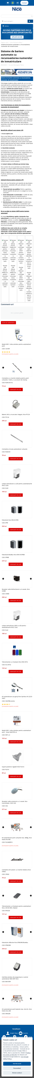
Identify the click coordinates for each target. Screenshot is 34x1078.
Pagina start (4, 42)
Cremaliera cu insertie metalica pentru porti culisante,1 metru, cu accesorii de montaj (15, 379)
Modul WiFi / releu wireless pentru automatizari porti (16, 345)
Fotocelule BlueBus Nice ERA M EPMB (13, 554)
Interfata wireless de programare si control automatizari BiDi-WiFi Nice (15, 978)
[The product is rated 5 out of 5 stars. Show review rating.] (6, 352)
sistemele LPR (13, 185)
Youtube (25, 1033)
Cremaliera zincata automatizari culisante (14, 449)
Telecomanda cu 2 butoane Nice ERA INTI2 (15, 662)
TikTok (30, 1036)
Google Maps (14, 1033)
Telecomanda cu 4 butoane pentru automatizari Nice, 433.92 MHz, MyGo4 (16, 907)
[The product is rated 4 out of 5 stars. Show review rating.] (6, 704)
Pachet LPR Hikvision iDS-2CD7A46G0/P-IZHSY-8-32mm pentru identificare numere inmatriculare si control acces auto (29, 286)
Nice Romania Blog (16, 42)
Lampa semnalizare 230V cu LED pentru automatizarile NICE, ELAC (14, 626)
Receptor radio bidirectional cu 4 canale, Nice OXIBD (16, 590)
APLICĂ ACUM (17, 37)
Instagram (20, 1037)
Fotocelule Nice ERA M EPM (10, 520)
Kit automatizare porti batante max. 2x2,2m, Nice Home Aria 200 (17, 1010)
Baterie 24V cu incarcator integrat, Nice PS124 (16, 414)
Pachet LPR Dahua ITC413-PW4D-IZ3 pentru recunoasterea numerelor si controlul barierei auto (13, 276)
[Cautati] (32, 16)
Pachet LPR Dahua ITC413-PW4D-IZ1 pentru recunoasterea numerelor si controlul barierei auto (5, 276)
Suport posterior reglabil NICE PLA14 (13, 767)
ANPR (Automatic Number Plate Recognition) (16, 94)
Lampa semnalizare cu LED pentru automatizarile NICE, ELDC (17, 484)
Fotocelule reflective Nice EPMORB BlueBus (15, 942)
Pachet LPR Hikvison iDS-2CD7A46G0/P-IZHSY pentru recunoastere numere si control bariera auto (21, 279)
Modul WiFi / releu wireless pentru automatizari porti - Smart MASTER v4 (16, 731)
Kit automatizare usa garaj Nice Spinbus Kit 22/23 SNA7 (17, 697)
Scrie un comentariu (8, 322)
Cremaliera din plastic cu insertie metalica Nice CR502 (16, 870)
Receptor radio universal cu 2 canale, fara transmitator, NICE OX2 (14, 802)
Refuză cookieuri (17, 1073)
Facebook (9, 1037)
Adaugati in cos (15, 389)
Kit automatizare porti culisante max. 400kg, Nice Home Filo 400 (17, 838)
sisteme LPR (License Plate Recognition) (13, 94)
